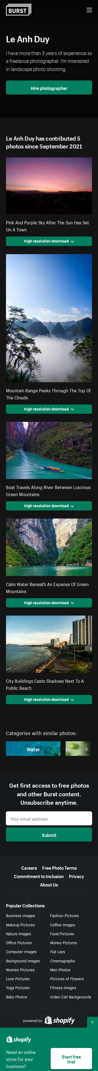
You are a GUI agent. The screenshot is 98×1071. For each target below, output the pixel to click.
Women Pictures (20, 969)
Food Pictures (62, 933)
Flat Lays (57, 951)
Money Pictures (63, 942)
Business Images (20, 915)
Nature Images (18, 933)
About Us (49, 884)
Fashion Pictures (64, 915)
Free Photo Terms (59, 867)
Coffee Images (62, 924)
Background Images (23, 960)
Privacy (76, 875)
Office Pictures (19, 942)
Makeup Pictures (20, 924)
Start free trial (71, 1058)
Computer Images (21, 951)
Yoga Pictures (18, 987)
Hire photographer (49, 87)
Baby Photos (16, 996)
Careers (29, 867)
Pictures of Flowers (67, 978)
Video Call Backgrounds (70, 996)
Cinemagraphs (62, 960)
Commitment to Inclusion (39, 875)
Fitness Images (63, 987)
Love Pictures (18, 978)
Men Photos (60, 969)
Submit (49, 834)
